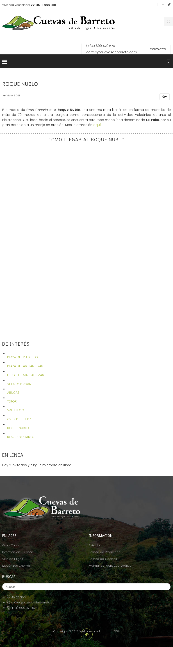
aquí (97, 125)
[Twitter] (169, 4)
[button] (164, 96)
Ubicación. (18, 597)
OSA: (117, 631)
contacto (158, 49)
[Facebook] (163, 4)
